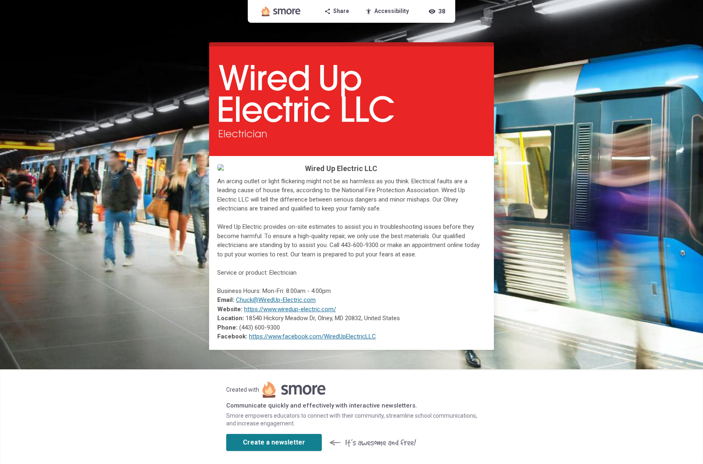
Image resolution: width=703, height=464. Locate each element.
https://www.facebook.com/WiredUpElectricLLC (312, 336)
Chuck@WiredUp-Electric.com (276, 300)
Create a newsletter (274, 442)
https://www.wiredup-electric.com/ (290, 309)
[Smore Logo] (281, 11)
